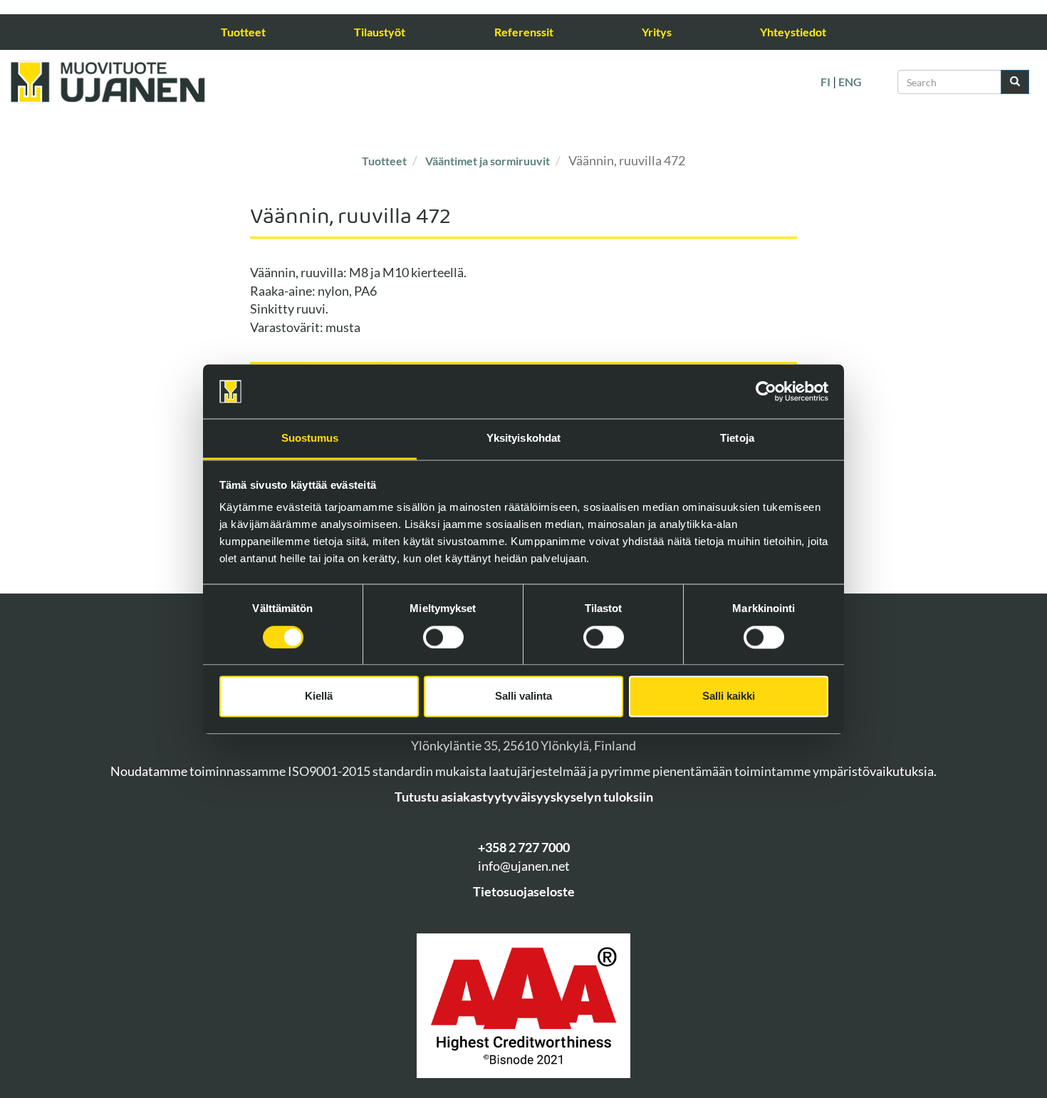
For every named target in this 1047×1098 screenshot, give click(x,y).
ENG (850, 81)
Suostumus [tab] (310, 439)
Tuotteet (243, 31)
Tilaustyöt (379, 31)
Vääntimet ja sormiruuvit (487, 160)
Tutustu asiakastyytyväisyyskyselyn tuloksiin (524, 796)
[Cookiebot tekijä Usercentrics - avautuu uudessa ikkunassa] (766, 391)
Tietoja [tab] (737, 439)
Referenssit (523, 31)
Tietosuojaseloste (524, 891)
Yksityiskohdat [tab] (523, 439)
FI (825, 81)
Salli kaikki (728, 696)
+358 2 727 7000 (524, 847)
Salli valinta (523, 696)
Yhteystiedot (793, 31)
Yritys (657, 31)
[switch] (443, 637)
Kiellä (319, 696)
